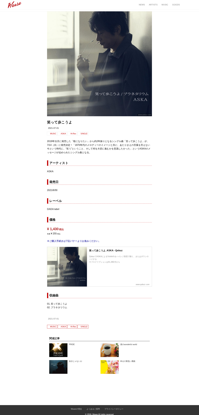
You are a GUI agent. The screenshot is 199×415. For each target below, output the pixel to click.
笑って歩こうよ (59, 122)
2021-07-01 (53, 128)
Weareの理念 (76, 409)
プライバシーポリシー (113, 409)
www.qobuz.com (144, 115)
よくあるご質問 (93, 409)
